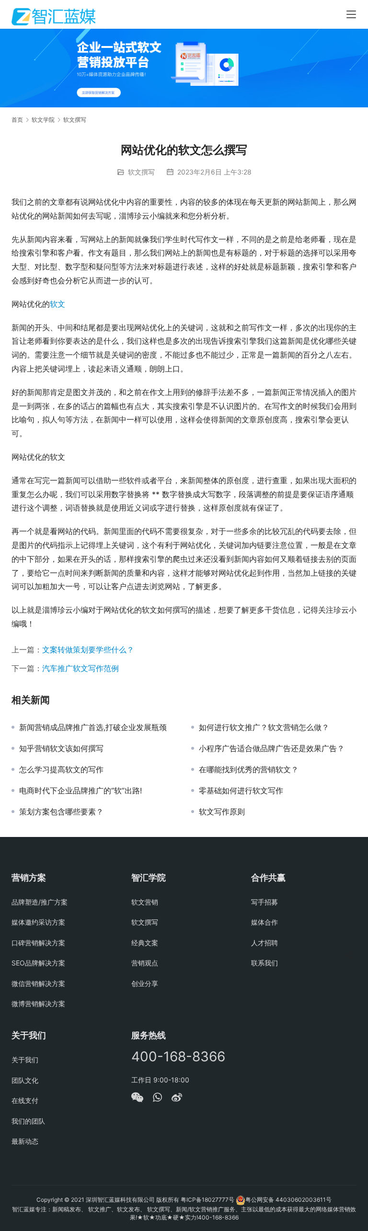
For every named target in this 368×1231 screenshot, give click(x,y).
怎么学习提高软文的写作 (61, 769)
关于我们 (25, 1060)
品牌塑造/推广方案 (40, 902)
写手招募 (264, 902)
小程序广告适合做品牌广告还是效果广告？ (272, 748)
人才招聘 (264, 943)
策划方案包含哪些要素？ (61, 811)
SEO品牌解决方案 (38, 963)
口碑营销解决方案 (38, 943)
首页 (17, 119)
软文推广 (99, 1209)
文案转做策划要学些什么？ (88, 649)
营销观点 (144, 963)
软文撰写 (141, 172)
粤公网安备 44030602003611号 (288, 1199)
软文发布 (128, 1209)
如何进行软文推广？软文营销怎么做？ (264, 727)
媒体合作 (264, 922)
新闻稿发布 (66, 1209)
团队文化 (25, 1080)
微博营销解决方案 (38, 1003)
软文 (57, 304)
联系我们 (264, 963)
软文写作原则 (222, 811)
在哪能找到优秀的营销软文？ (249, 769)
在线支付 (25, 1100)
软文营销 (144, 902)
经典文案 (144, 943)
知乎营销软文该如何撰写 (61, 748)
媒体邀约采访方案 (38, 922)
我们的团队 (28, 1121)
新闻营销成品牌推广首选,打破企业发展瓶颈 (93, 727)
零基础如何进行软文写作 (241, 790)
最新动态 (25, 1141)
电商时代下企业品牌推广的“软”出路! (80, 790)
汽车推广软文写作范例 (80, 668)
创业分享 (144, 983)
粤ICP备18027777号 (207, 1199)
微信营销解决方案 (38, 983)
